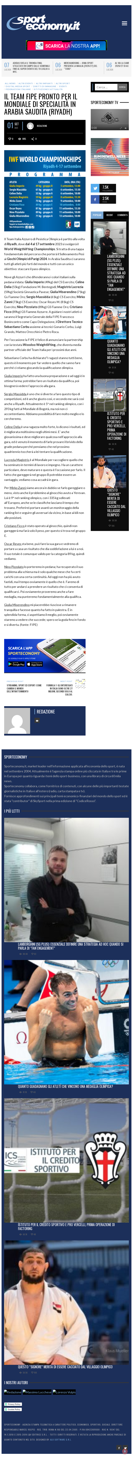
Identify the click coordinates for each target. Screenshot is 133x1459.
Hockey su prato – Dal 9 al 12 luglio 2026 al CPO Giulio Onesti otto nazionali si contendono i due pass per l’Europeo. (83, 67)
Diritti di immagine (44, 86)
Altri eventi (26, 83)
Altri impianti (44, 83)
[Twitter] (125, 1447)
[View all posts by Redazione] (30, 126)
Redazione (42, 126)
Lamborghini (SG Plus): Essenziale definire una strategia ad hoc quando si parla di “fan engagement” (116, 273)
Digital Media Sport (18, 86)
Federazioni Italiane (18, 89)
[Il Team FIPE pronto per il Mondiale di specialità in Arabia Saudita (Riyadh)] (45, 190)
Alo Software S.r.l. (61, 1439)
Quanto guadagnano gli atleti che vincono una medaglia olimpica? (116, 351)
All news (10, 83)
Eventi (63, 86)
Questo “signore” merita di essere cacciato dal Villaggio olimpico (116, 502)
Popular (97, 215)
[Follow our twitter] (95, 188)
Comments (122, 215)
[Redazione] (12, 1392)
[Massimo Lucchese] (37, 1392)
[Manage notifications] (125, 1451)
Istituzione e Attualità (48, 89)
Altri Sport (63, 83)
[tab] (97, 215)
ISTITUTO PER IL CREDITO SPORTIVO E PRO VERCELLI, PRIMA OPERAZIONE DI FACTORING (116, 426)
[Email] (37, 720)
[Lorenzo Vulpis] (64, 1392)
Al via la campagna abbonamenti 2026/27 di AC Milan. (29, 64)
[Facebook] (119, 1447)
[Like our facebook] (95, 199)
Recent (110, 215)
